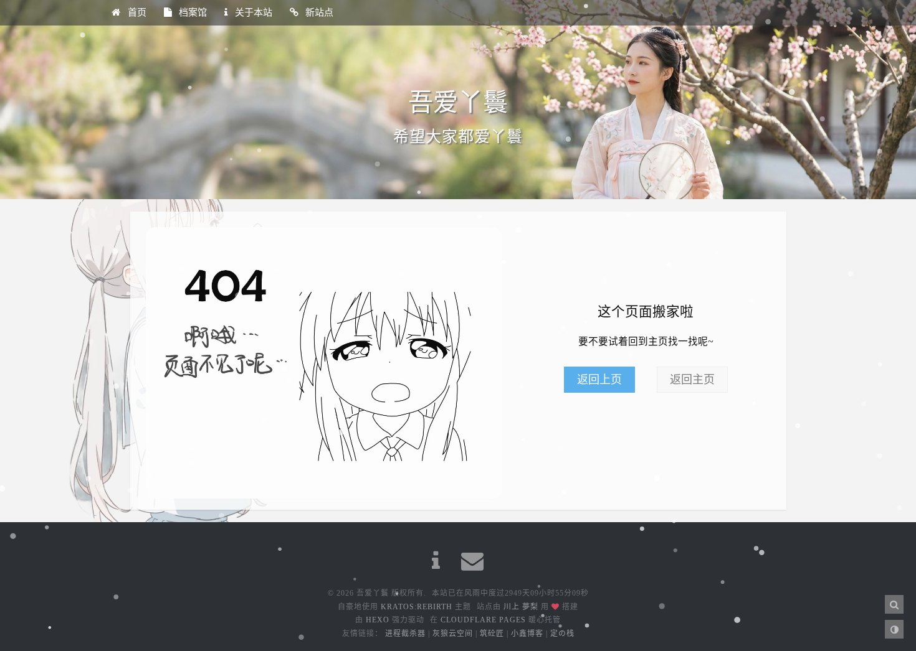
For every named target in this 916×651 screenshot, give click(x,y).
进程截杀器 (405, 633)
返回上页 (599, 379)
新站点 (318, 12)
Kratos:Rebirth (416, 606)
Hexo (377, 620)
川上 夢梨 (520, 606)
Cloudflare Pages (483, 620)
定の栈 (562, 633)
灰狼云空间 (452, 633)
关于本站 (252, 12)
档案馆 (191, 12)
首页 (135, 12)
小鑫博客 (527, 633)
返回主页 (692, 379)
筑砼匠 (492, 633)
